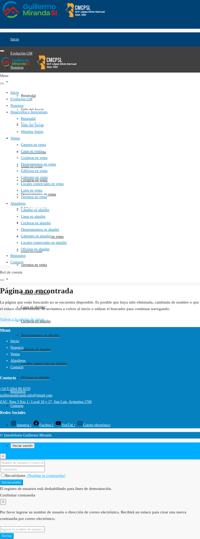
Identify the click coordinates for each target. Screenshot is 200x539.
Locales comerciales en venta (42, 184)
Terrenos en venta (34, 265)
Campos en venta (33, 145)
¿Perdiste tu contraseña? (46, 475)
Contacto (16, 406)
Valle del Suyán (32, 110)
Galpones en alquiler (36, 349)
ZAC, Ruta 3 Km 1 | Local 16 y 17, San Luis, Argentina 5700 (46, 402)
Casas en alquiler (33, 216)
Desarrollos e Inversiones (28, 82)
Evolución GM (21, 53)
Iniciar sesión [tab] (22, 446)
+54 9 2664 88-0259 (15, 389)
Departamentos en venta (38, 164)
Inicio (14, 39)
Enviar (6, 536)
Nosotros (16, 106)
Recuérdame (16, 475)
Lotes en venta (31, 190)
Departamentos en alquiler (40, 335)
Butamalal (28, 119)
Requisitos (18, 256)
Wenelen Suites (32, 132)
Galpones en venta (34, 177)
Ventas (15, 138)
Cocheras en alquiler (36, 223)
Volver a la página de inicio (22, 319)
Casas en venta (31, 151)
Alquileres (18, 279)
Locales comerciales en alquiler (44, 363)
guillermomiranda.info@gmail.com (26, 395)
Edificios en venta (34, 171)
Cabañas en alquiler (35, 210)
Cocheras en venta (34, 158)
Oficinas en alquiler (35, 378)
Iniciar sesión (11, 482)
